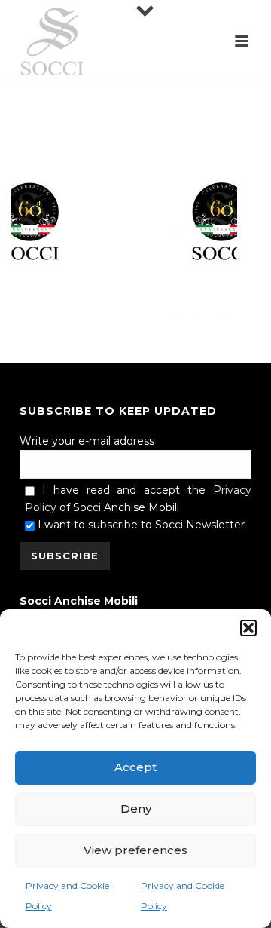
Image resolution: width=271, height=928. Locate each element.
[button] (248, 628)
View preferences (135, 850)
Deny (135, 808)
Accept (135, 767)
